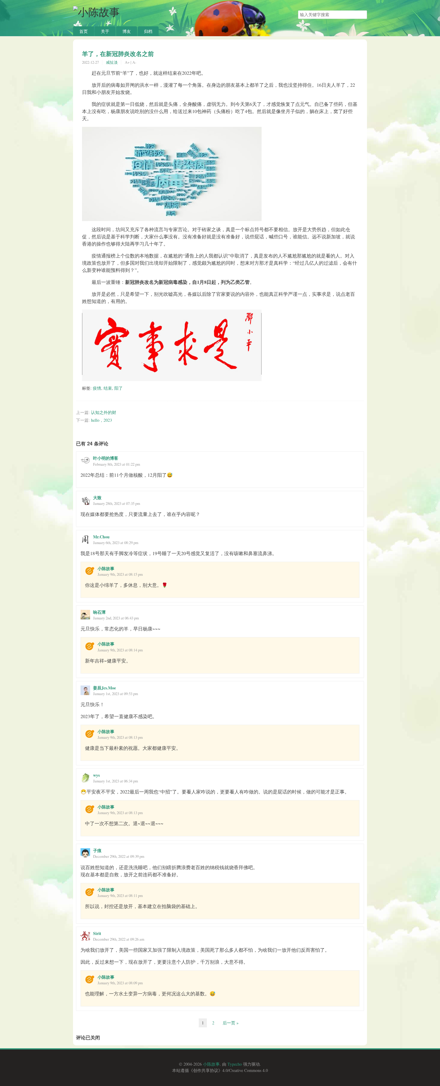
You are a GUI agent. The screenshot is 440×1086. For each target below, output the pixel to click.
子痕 (97, 850)
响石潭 (99, 612)
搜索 (362, 14)
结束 (108, 388)
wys (96, 775)
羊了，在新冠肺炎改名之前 (118, 53)
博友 (126, 31)
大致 (97, 497)
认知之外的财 (103, 412)
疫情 (97, 388)
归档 (148, 31)
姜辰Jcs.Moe (104, 688)
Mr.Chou (101, 537)
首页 (83, 31)
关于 (105, 31)
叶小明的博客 (105, 458)
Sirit (97, 933)
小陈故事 (106, 568)
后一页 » (231, 1023)
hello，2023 (101, 420)
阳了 (118, 388)
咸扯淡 (112, 62)
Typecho (234, 1064)
